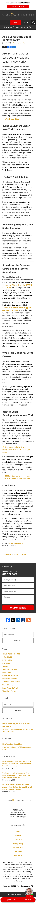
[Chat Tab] (18, 451)
